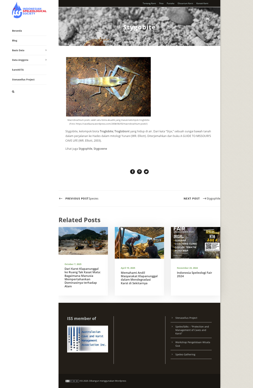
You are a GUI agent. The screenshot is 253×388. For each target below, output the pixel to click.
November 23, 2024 (187, 267)
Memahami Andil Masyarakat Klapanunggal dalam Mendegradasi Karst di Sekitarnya (139, 278)
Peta (161, 3)
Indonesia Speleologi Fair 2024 (194, 274)
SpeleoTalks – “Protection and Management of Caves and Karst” (192, 330)
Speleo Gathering (185, 354)
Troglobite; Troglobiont (115, 131)
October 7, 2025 (73, 264)
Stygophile (85, 149)
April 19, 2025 (128, 267)
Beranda (17, 30)
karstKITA (18, 69)
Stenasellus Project (23, 79)
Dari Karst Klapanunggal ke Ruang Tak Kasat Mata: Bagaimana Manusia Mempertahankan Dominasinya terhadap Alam (83, 277)
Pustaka (170, 3)
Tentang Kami (149, 3)
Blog (14, 40)
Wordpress (120, 380)
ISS (81, 380)
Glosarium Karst (185, 3)
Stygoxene (100, 149)
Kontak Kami (202, 3)
